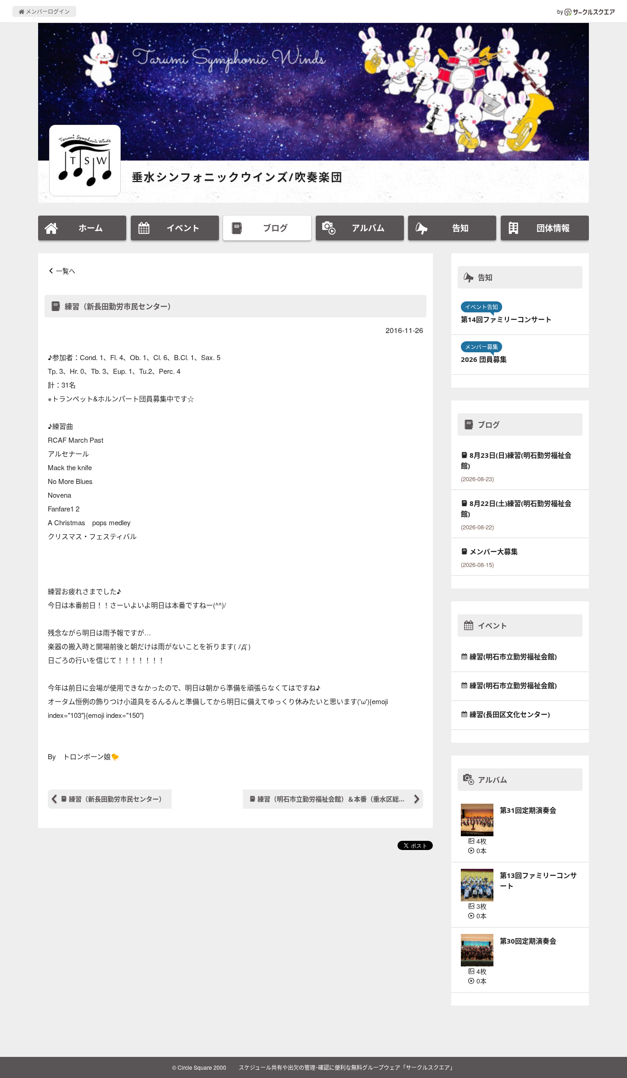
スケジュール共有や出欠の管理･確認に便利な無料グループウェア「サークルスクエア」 (347, 1067)
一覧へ (65, 270)
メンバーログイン (47, 11)
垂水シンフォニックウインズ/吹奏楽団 (237, 176)
